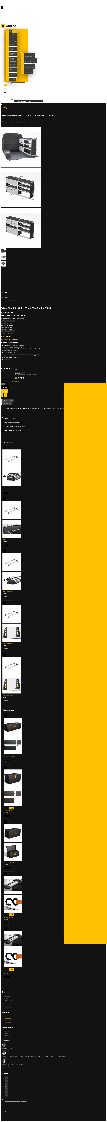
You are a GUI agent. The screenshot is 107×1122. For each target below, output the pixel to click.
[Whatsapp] (4, 20)
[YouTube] (4, 21)
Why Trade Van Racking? (9, 300)
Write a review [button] (10, 364)
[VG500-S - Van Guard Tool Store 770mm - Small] (13, 842)
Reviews (5, 297)
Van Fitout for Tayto (7, 1048)
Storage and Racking (12, 70)
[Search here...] (3, 30)
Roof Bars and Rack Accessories (13, 59)
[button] (5, 387)
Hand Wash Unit (12, 35)
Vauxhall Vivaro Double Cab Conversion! (12, 1064)
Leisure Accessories (13, 40)
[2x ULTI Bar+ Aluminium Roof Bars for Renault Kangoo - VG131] (11, 468)
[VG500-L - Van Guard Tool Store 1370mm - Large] (13, 736)
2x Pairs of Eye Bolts (8, 972)
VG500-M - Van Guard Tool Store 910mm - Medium (9, 810)
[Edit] (1, 32)
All (10, 31)
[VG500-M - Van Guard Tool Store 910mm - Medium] (13, 788)
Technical (6, 295)
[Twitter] (4, 16)
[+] (85, 663)
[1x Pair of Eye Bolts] (13, 894)
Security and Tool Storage (13, 65)
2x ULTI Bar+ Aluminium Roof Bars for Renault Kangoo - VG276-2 (8, 539)
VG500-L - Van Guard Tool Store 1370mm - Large (9, 756)
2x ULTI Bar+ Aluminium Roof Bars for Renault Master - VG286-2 (8, 591)
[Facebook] (4, 14)
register (11, 339)
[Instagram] (6, 1083)
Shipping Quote (7, 403)
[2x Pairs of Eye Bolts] (13, 949)
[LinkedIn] (6, 1086)
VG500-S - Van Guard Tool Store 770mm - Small (9, 862)
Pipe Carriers (13, 44)
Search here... (7, 83)
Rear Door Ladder (12, 48)
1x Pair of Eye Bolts (8, 917)
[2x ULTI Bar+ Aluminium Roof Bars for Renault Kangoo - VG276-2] (11, 519)
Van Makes (12, 79)
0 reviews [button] (3, 364)
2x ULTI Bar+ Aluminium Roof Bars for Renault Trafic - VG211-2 (8, 643)
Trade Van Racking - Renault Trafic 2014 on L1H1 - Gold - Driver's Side (19, 123)
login (5, 339)
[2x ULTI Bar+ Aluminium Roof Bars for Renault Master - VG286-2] (11, 571)
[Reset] (2, 7)
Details (5, 292)
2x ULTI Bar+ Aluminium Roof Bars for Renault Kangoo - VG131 (8, 488)
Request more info (8, 400)
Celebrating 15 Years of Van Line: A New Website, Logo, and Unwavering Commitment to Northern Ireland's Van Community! (34, 1056)
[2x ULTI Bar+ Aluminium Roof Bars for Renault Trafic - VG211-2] (11, 623)
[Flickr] (6, 1095)
